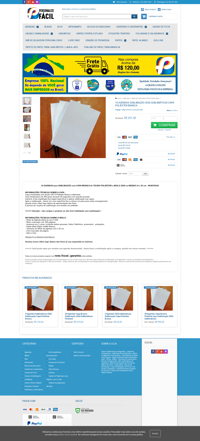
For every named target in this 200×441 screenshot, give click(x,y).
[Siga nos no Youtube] (33, 2)
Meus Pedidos (150, 9)
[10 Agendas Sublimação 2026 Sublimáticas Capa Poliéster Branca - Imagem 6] (26, 145)
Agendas (126, 98)
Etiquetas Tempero (32, 386)
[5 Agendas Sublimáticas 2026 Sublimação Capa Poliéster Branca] (40, 306)
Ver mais (42, 315)
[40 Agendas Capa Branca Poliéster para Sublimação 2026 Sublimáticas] (159, 306)
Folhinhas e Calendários (34, 390)
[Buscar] (134, 16)
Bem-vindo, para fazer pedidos (79, 9)
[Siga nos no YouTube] (161, 352)
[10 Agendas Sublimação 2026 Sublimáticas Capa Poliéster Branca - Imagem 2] (26, 110)
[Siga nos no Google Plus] (29, 2)
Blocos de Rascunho (32, 366)
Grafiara (175, 110)
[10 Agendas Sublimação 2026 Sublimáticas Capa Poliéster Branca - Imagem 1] (26, 101)
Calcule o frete (121, 174)
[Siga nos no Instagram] (37, 2)
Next (29, 152)
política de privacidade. (68, 435)
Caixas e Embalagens (33, 376)
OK (145, 173)
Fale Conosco (121, 2)
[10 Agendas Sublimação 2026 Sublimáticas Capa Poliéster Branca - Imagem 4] (26, 127)
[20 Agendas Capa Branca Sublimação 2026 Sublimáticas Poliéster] (80, 306)
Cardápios (28, 379)
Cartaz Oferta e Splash (33, 383)
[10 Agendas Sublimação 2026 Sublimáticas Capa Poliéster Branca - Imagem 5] (26, 136)
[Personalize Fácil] (40, 13)
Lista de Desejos (31, 161)
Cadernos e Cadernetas (34, 369)
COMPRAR (166, 125)
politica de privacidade (81, 356)
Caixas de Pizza (31, 373)
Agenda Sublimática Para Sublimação (145, 98)
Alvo (26, 359)
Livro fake (52, 359)
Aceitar (155, 433)
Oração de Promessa (57, 362)
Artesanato (29, 362)
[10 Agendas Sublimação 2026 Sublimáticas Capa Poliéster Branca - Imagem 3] (26, 119)
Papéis (51, 366)
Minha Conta (166, 9)
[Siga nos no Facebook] (24, 2)
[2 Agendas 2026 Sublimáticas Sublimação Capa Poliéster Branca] (120, 306)
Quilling (51, 373)
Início (119, 98)
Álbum (27, 356)
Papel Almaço (54, 369)
